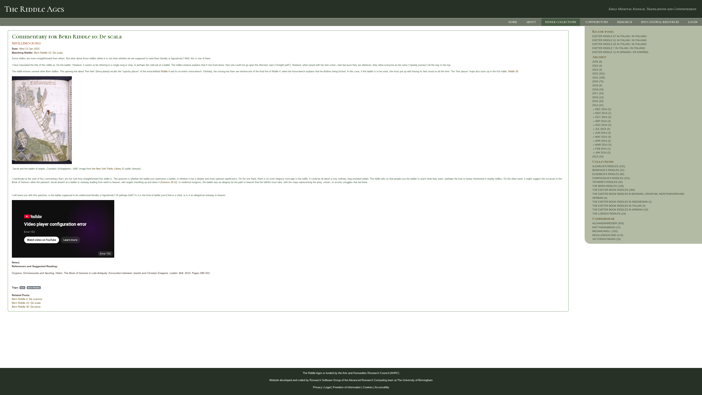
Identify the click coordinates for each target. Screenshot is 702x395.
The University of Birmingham (415, 380)
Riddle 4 (165, 71)
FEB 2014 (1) (603, 148)
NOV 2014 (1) (603, 113)
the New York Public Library (106, 168)
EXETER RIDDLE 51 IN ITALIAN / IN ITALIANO (619, 40)
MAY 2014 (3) (603, 136)
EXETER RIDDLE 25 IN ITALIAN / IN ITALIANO (619, 44)
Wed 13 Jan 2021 (29, 48)
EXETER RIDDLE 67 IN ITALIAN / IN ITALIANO (619, 36)
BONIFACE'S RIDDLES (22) (608, 170)
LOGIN (692, 22)
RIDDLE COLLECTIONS (560, 22)
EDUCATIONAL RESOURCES (660, 22)
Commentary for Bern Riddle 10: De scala (67, 36)
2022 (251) (598, 73)
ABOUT (531, 22)
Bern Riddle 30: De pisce (26, 306)
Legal (327, 387)
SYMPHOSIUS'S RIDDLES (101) (611, 178)
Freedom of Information (347, 387)
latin (22, 288)
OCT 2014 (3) (603, 117)
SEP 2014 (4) (603, 121)
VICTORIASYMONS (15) (606, 239)
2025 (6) (597, 61)
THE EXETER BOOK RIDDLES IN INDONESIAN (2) (622, 201)
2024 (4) (597, 65)
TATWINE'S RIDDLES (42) (607, 181)
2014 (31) (598, 105)
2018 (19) (598, 89)
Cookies (368, 387)
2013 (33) (598, 156)
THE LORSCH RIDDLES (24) (609, 213)
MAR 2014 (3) (603, 144)
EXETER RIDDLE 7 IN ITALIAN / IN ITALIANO (618, 48)
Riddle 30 (513, 71)
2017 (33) (598, 93)
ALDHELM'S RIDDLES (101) (608, 166)
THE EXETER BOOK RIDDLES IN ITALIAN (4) (619, 205)
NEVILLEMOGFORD (26, 43)
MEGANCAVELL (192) (605, 231)
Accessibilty (382, 387)
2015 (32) (598, 101)
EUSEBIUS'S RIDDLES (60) (608, 174)
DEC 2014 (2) (603, 109)
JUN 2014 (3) (603, 132)
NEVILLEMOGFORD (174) (607, 235)
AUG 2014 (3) (603, 124)
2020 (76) (598, 81)
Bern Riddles (34, 288)
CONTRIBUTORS (596, 22)
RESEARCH (624, 22)
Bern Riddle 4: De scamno (27, 299)
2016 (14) (598, 97)
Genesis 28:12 (168, 182)
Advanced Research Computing (368, 380)
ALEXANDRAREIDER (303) (608, 223)
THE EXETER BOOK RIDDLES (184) (613, 189)
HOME (512, 22)
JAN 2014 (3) (603, 152)
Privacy (317, 387)
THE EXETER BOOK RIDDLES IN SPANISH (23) (620, 209)
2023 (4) (597, 69)
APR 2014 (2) (603, 140)
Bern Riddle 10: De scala (48, 52)
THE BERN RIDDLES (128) (608, 186)
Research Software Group (325, 380)
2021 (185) (598, 77)
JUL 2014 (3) (602, 128)
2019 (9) (597, 85)
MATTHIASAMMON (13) (606, 227)
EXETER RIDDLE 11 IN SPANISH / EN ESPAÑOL (620, 52)
